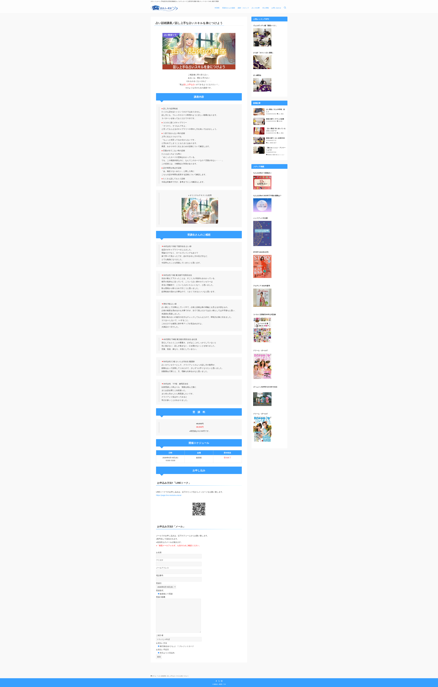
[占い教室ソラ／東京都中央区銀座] (164, 7)
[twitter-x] (219, 681)
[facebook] (216, 681)
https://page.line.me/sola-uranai (168, 495)
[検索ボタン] (284, 8)
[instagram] (222, 681)
